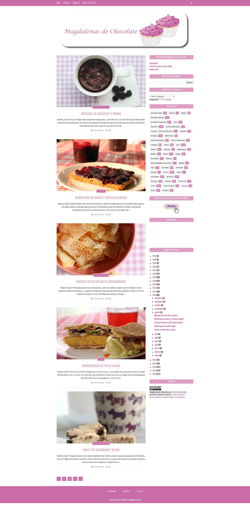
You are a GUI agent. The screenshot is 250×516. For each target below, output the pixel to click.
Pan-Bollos (165, 168)
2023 (154, 267)
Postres (166, 172)
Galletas (153, 149)
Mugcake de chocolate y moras (101, 114)
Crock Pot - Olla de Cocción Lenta (162, 131)
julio (156, 334)
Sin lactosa (182, 181)
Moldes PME (154, 69)
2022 (154, 270)
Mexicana (169, 159)
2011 (154, 370)
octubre (158, 305)
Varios (153, 190)
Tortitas (184, 186)
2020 (154, 277)
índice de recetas (89, 3)
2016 (154, 292)
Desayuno (101, 191)
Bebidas (183, 113)
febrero (158, 352)
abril (157, 345)
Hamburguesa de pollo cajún (101, 366)
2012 (154, 367)
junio (157, 338)
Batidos (171, 113)
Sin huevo (168, 181)
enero (157, 355)
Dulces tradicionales (178, 140)
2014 (154, 360)
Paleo (152, 168)
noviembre (159, 302)
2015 (154, 295)
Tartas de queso (169, 186)
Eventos (67, 3)
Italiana (178, 154)
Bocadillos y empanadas (158, 122)
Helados (153, 154)
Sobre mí (76, 3)
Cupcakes (183, 131)
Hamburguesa (181, 149)
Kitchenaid (154, 63)
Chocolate (154, 127)
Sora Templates (122, 500)
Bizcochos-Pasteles (101, 107)
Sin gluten (154, 181)
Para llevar (179, 168)
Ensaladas (154, 145)
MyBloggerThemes (135, 500)
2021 (154, 274)
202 (75, 479)
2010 (154, 374)
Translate (167, 100)
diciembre (158, 298)
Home (58, 3)
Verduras (166, 190)
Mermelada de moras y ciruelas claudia (101, 198)
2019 (154, 281)
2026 (154, 256)
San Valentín (155, 177)
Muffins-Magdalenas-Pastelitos (161, 163)
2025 (154, 260)
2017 (154, 288)
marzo (157, 348)
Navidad (181, 163)
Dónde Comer (169, 136)
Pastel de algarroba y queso (101, 450)
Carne (101, 359)
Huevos (165, 154)
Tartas (153, 186)
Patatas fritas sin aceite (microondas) (101, 282)
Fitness (166, 145)
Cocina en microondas (173, 127)
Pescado (153, 172)
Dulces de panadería (157, 140)
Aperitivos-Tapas (101, 275)
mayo (157, 341)
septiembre (159, 309)
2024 (154, 263)
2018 (154, 284)
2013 (154, 363)
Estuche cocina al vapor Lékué (161, 66)
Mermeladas (155, 159)
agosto (157, 312)
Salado (179, 172)
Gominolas (167, 149)
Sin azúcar (170, 177)
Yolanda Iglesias (98, 130)
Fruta (178, 145)
